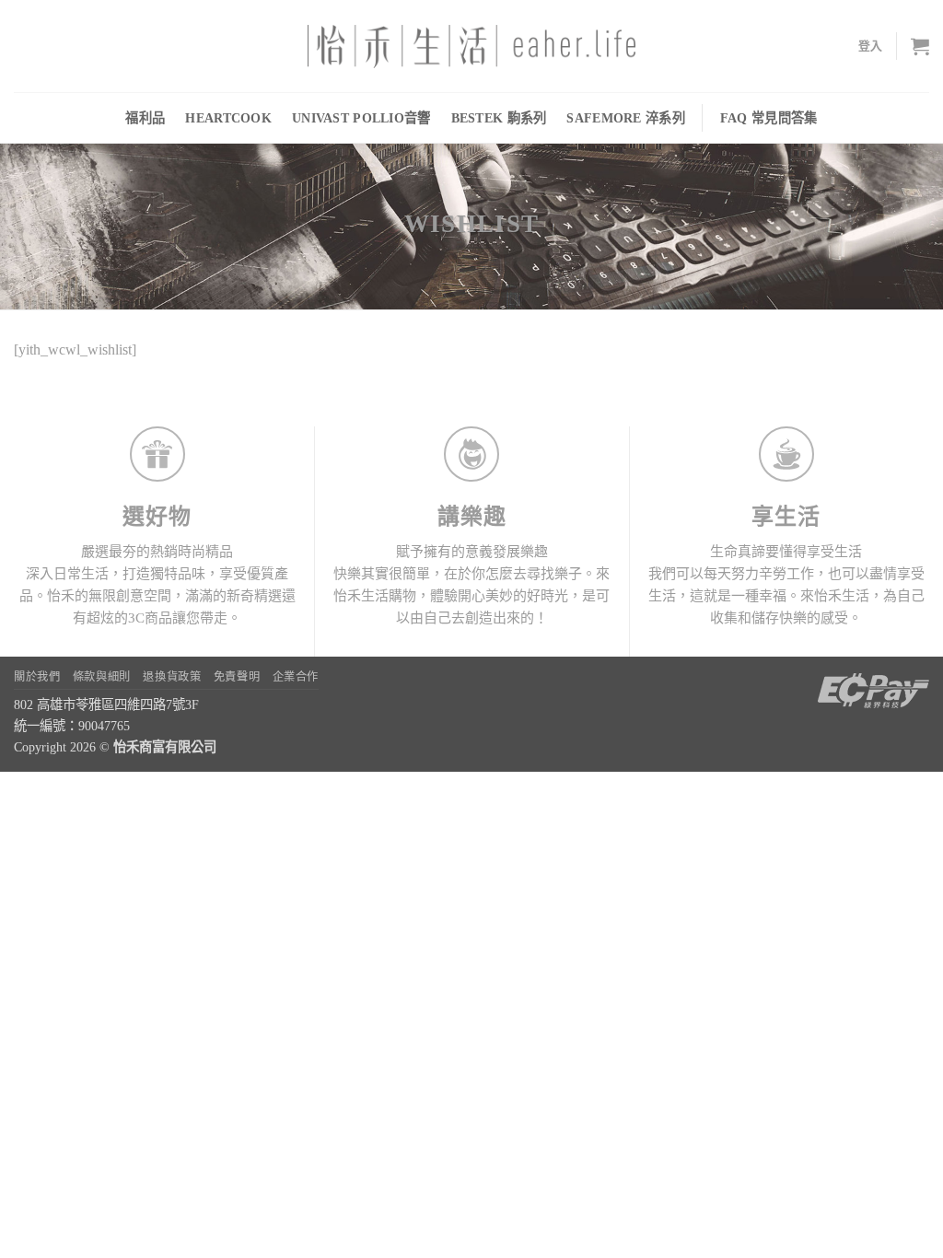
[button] (870, 46)
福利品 (145, 118)
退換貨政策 (172, 676)
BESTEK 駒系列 (499, 118)
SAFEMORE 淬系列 (625, 118)
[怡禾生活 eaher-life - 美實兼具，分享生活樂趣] (471, 46)
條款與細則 (102, 676)
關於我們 (37, 676)
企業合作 (296, 676)
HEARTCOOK (228, 118)
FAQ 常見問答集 (769, 118)
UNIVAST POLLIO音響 (361, 118)
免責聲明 (237, 676)
